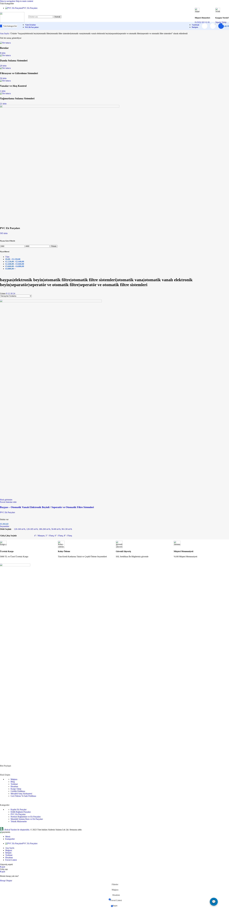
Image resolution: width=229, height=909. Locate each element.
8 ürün (2, 53)
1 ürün (2, 91)
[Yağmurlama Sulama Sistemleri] (5, 93)
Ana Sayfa (4, 33)
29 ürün (3, 66)
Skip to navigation (8, 1)
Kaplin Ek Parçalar (19, 809)
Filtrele (53, 246)
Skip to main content (24, 1)
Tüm (7, 257)
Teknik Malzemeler (19, 821)
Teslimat (14, 784)
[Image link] (15, 565)
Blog (13, 782)
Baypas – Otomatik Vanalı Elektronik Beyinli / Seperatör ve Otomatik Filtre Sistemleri (47, 507)
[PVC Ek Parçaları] (59, 107)
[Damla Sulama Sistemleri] (5, 55)
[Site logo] (12, 22)
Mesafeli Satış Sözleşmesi (21, 793)
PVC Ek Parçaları (7, 512)
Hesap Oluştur (6, 880)
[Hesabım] (205, 26)
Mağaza (14, 779)
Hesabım (14, 786)
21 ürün (3, 103)
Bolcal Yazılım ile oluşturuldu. (17, 830)
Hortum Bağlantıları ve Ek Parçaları (26, 817)
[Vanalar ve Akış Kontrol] (5, 81)
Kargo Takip (16, 789)
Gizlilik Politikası (18, 791)
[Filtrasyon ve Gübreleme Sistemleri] (5, 68)
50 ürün (3, 78)
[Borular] (5, 43)
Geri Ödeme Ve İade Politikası (23, 796)
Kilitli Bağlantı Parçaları (21, 812)
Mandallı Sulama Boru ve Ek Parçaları (27, 819)
